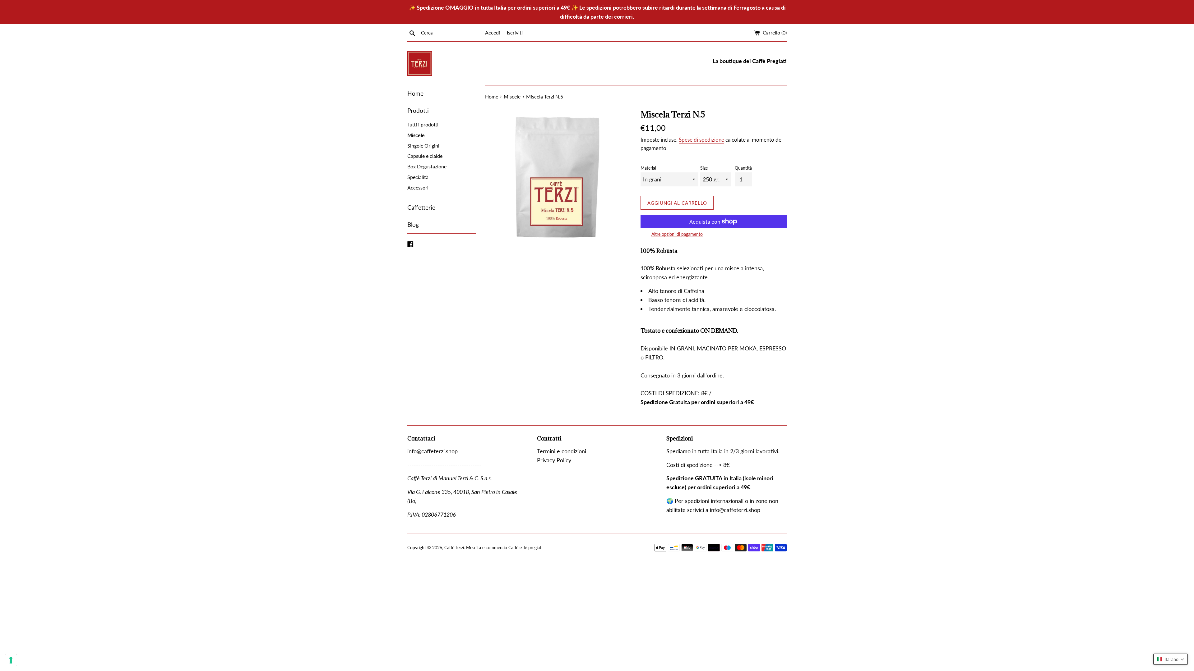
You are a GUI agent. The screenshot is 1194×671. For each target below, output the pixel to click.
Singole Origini (423, 145)
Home (415, 93)
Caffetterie (421, 207)
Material (648, 168)
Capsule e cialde (424, 156)
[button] (1170, 659)
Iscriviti (515, 32)
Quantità (743, 168)
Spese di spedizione (701, 139)
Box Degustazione (427, 166)
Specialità (417, 177)
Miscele (416, 135)
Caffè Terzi (454, 547)
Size (704, 168)
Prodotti (441, 110)
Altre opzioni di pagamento (677, 234)
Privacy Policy (554, 460)
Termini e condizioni (561, 451)
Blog (413, 224)
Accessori (417, 187)
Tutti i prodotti (422, 124)
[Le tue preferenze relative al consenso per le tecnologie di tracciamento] (11, 660)
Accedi (492, 32)
